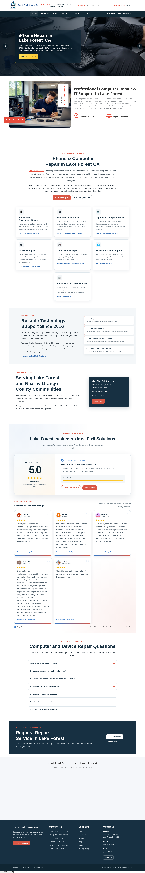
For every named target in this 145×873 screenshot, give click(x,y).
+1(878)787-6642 (127, 14)
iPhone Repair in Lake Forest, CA (35, 38)
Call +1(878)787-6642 (82, 198)
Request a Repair (61, 198)
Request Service (114, 737)
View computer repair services (107, 233)
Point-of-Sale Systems (57, 849)
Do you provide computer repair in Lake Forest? (48, 671)
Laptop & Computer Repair (59, 835)
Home (34, 14)
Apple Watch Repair (56, 838)
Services (45, 14)
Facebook (108, 857)
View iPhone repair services (29, 233)
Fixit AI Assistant (7, 872)
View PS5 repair (78, 263)
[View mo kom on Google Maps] (19, 515)
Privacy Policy (84, 849)
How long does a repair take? (41, 702)
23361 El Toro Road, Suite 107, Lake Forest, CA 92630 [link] (57, 5)
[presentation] (5, 46)
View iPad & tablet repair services (69, 233)
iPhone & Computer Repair (59, 831)
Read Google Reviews (71, 487)
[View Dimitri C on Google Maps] (58, 562)
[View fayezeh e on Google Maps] (98, 515)
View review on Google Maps (26, 552)
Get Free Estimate (28, 57)
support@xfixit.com (93, 5)
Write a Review (90, 487)
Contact (90, 14)
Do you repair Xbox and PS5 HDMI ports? (45, 686)
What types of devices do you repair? (44, 663)
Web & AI (65, 14)
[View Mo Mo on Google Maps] (58, 515)
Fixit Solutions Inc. (36, 171)
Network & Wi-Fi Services (58, 845)
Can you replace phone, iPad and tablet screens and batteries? (53, 679)
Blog (55, 14)
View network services (104, 263)
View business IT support (66, 296)
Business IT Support (56, 842)
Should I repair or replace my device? (44, 709)
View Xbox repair (63, 263)
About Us (77, 14)
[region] (72, 567)
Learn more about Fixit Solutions (33, 356)
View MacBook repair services (30, 266)
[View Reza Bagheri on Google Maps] (19, 562)
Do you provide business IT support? (44, 694)
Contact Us (98, 401)
